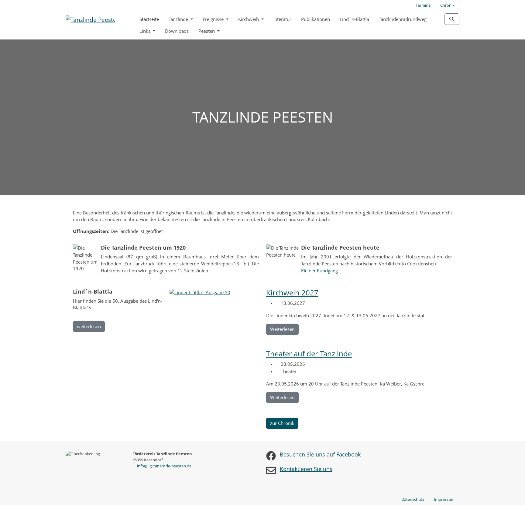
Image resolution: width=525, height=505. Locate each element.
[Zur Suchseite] (451, 19)
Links (145, 31)
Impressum (444, 499)
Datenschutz (412, 499)
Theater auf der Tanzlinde (309, 353)
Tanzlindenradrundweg (403, 19)
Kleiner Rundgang (319, 271)
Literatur (282, 19)
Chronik (447, 5)
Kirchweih (249, 19)
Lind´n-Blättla (354, 19)
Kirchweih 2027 (292, 293)
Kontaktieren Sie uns (306, 469)
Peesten (207, 31)
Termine (423, 5)
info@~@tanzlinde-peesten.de (164, 466)
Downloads (177, 31)
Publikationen (315, 19)
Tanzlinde (179, 19)
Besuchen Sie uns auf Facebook (320, 454)
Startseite (149, 19)
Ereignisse (214, 19)
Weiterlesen (282, 329)
